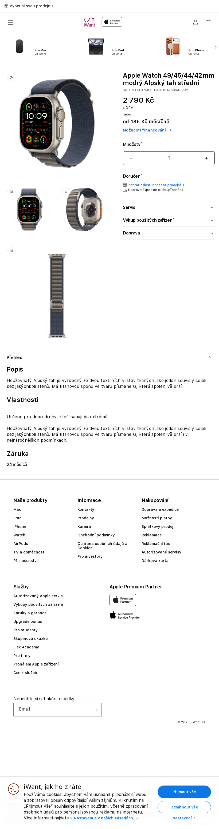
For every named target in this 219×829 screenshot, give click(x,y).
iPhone (19, 526)
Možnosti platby (157, 518)
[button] (10, 22)
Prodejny (85, 518)
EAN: (158, 90)
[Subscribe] (95, 709)
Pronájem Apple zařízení (36, 664)
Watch (19, 535)
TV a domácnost (28, 552)
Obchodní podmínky (96, 535)
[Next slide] (214, 46)
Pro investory (90, 556)
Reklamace (152, 535)
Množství (132, 144)
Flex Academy (26, 647)
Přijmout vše (184, 792)
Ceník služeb (25, 673)
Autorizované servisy (161, 552)
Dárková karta (155, 561)
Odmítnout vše (184, 807)
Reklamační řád (156, 543)
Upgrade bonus (27, 621)
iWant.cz (199, 722)
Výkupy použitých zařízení (38, 604)
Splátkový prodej (157, 526)
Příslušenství (25, 561)
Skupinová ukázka (30, 638)
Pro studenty (25, 630)
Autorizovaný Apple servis (38, 596)
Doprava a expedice (160, 509)
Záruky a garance (29, 613)
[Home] (90, 22)
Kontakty (85, 509)
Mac (17, 509)
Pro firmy (21, 655)
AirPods (20, 543)
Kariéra (84, 526)
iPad (17, 518)
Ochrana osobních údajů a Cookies (102, 545)
